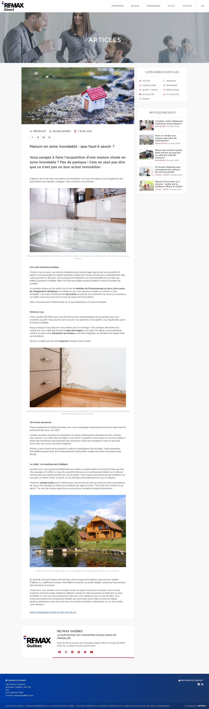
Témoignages (153, 6)
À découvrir (149, 86)
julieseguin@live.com (23, 695)
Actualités (148, 94)
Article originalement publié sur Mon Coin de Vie (53, 612)
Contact (187, 6)
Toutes (146, 81)
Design (145, 99)
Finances (171, 81)
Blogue (135, 6)
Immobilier (39, 131)
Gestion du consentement (158, 706)
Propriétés (117, 6)
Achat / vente (149, 90)
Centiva (201, 706)
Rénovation (172, 90)
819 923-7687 (17, 693)
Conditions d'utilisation (134, 706)
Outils (171, 6)
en (202, 6)
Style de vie (172, 94)
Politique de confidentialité (109, 706)
